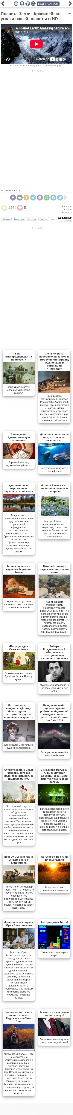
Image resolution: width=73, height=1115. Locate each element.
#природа (67, 206)
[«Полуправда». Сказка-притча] (18, 669)
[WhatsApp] (47, 198)
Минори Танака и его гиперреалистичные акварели (54, 488)
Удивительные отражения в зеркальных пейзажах (18, 488)
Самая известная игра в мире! (54, 954)
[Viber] (40, 198)
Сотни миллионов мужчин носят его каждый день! (54, 1041)
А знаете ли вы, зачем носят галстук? (54, 1014)
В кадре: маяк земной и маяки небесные (54, 754)
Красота (6, 219)
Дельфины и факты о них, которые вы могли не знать (54, 437)
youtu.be (16, 190)
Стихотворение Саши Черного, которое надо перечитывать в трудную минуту (18, 774)
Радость (43, 219)
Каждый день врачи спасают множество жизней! (18, 390)
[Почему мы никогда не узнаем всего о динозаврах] (18, 882)
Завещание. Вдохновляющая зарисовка (18, 437)
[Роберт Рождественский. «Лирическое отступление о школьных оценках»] (54, 680)
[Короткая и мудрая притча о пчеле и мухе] (2, 4)
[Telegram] (33, 198)
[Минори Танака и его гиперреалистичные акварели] (54, 517)
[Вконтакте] (20, 198)
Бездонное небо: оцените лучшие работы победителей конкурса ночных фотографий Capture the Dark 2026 (54, 713)
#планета (67, 212)
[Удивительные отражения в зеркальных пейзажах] (18, 511)
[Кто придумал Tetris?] (54, 948)
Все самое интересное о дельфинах (54, 469)
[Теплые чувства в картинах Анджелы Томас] (18, 597)
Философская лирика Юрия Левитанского (18, 924)
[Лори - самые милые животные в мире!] (70, 4)
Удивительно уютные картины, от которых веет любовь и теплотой (18, 604)
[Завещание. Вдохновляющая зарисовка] (18, 458)
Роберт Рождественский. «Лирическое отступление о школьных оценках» (54, 652)
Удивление (19, 219)
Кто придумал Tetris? (54, 922)
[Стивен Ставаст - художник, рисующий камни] (54, 597)
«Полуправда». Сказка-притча (19, 648)
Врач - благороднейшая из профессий (18, 356)
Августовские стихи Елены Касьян (54, 858)
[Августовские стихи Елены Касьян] (54, 883)
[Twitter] (60, 198)
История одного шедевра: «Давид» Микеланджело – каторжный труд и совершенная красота (18, 711)
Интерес (32, 219)
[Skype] (53, 198)
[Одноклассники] (26, 198)
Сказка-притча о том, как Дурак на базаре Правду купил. (19, 676)
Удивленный (65, 218)
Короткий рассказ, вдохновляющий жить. (18, 464)
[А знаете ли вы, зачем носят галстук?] (54, 1035)
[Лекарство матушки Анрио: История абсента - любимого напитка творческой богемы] (54, 804)
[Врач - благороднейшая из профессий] (18, 382)
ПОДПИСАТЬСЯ (48, 3)
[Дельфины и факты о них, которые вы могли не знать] (54, 463)
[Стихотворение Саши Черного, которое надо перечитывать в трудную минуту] (18, 802)
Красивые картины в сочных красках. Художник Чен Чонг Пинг (19, 1017)
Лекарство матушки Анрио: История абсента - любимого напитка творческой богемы (54, 775)
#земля (68, 209)
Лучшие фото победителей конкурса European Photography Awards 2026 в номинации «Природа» (54, 361)
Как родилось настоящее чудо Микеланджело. (18, 746)
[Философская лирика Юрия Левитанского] (18, 948)
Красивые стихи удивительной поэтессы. (54, 888)
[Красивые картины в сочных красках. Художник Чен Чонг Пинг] (18, 1049)
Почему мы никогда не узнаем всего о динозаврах (19, 859)
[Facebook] (13, 198)
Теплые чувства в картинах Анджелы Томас (18, 568)
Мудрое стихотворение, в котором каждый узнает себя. (54, 688)
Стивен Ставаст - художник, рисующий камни (54, 568)
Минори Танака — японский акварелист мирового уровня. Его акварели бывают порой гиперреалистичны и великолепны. (54, 529)
